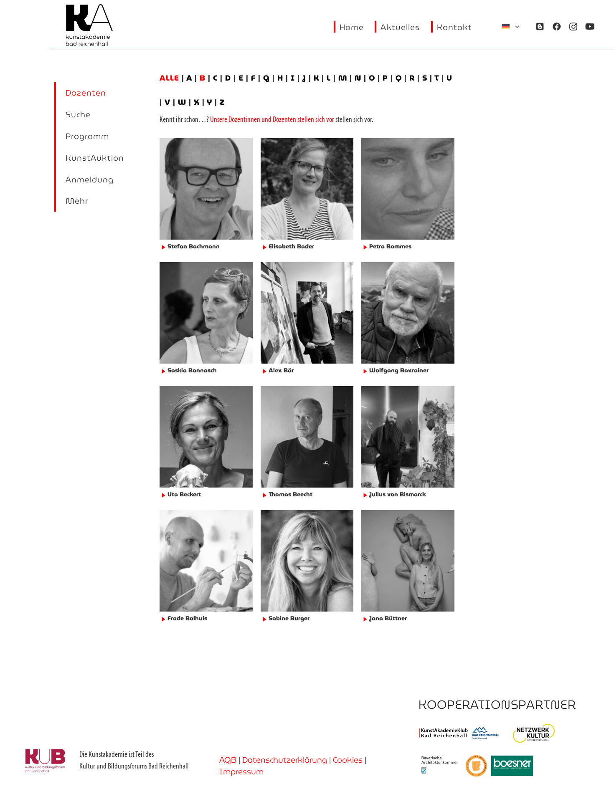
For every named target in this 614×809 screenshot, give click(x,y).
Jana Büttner (388, 618)
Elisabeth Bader (291, 246)
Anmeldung (90, 179)
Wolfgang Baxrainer (399, 370)
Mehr (77, 201)
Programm (87, 136)
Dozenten (86, 92)
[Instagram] (573, 26)
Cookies (348, 759)
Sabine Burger (289, 618)
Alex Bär (281, 370)
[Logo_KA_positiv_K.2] (89, 25)
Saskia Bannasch (192, 370)
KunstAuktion (95, 158)
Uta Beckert (184, 494)
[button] (511, 26)
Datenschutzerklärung (284, 759)
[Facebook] (556, 26)
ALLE (171, 78)
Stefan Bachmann (193, 246)
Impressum (241, 771)
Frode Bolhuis (187, 618)
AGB (227, 759)
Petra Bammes (390, 246)
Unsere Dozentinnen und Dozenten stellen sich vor (272, 120)
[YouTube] (590, 26)
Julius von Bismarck (397, 494)
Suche (78, 114)
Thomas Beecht (290, 494)
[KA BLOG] (540, 26)
